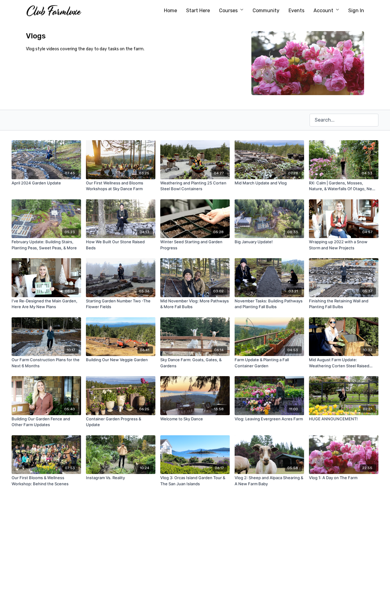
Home (170, 10)
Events (296, 10)
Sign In (356, 10)
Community (266, 10)
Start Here (198, 10)
